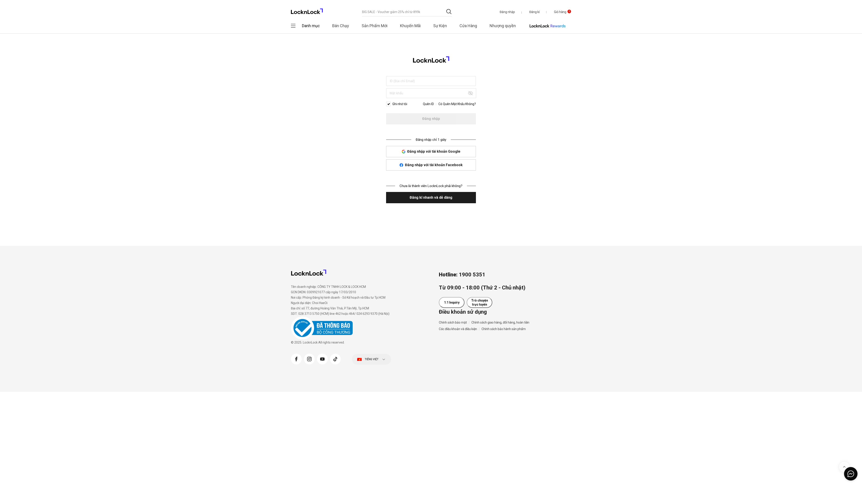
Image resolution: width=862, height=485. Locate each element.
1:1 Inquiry (452, 302)
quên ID (428, 104)
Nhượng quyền (503, 25)
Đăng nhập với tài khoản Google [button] (433, 151)
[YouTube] (322, 358)
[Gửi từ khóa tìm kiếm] (449, 12)
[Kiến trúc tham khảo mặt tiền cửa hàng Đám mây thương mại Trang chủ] (307, 10)
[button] (507, 12)
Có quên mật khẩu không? (457, 104)
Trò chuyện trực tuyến (479, 302)
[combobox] (407, 11)
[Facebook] (296, 358)
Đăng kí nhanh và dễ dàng (431, 197)
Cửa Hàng (468, 25)
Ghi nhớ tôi (399, 104)
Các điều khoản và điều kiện (458, 329)
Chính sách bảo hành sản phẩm (504, 329)
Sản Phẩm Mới (374, 25)
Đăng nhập (431, 119)
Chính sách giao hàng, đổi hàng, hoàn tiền (500, 322)
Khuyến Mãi (410, 25)
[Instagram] (309, 358)
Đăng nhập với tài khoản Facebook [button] (434, 165)
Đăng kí (534, 12)
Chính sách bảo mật (453, 322)
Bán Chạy (340, 25)
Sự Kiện (440, 25)
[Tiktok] (335, 358)
